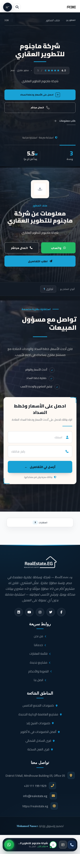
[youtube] (29, 612)
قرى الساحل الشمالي (38, 740)
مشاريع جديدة (38, 662)
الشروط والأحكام (38, 671)
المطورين (71, 20)
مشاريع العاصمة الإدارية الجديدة (38, 714)
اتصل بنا (38, 680)
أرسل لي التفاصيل (43, 467)
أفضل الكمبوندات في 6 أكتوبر (38, 732)
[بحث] (17, 7)
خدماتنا (38, 645)
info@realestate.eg (35, 795)
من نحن (38, 636)
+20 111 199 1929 (35, 785)
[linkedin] (18, 612)
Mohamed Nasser (27, 826)
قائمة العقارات (38, 653)
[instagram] (40, 612)
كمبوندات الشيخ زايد (38, 723)
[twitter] (50, 612)
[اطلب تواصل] (63, 845)
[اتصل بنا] (72, 845)
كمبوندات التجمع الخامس (38, 705)
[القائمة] (7, 7)
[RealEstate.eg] (71, 7)
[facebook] (61, 612)
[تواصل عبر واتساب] (9, 845)
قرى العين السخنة (38, 749)
